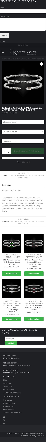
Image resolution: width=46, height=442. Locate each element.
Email (2, 8)
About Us (7, 383)
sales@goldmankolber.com (20, 365)
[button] (41, 64)
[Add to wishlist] (18, 236)
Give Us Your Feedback (12, 412)
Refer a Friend (9, 409)
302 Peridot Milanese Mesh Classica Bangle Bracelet (11, 262)
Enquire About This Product (27, 151)
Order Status (8, 406)
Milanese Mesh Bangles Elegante (12, 302)
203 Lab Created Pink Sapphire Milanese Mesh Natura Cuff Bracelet (34, 263)
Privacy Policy (8, 389)
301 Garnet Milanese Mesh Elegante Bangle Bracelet (34, 307)
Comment (5, 17)
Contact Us (7, 400)
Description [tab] (7, 185)
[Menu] (5, 51)
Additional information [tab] (11, 191)
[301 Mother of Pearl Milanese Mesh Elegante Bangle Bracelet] (11, 288)
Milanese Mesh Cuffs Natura (34, 256)
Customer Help (23, 45)
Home (4, 58)
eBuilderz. (40, 436)
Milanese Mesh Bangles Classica (11, 256)
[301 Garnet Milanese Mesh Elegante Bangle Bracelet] (33, 288)
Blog (5, 380)
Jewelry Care (8, 386)
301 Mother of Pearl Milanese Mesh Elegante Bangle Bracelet (11, 308)
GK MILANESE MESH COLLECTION (18, 58)
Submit (4, 35)
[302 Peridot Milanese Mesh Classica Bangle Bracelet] (11, 243)
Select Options (11, 274)
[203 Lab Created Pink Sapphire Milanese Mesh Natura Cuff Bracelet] (33, 243)
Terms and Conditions (12, 393)
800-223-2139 (12, 363)
